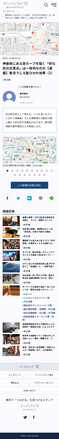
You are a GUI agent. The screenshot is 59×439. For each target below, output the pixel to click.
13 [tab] (24, 175)
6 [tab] (32, 170)
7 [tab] (37, 170)
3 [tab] (17, 170)
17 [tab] (44, 175)
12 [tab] (19, 175)
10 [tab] (51, 170)
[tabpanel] (29, 152)
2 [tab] (12, 170)
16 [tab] (39, 175)
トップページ (9, 11)
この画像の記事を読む (29, 185)
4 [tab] (22, 170)
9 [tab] (46, 170)
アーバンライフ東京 (44, 374)
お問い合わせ (29, 390)
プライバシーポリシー (44, 382)
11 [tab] (14, 175)
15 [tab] (34, 175)
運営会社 (15, 382)
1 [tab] (7, 170)
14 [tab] (29, 175)
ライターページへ (26, 103)
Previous (6, 152)
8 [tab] (41, 170)
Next (53, 152)
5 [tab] (27, 170)
